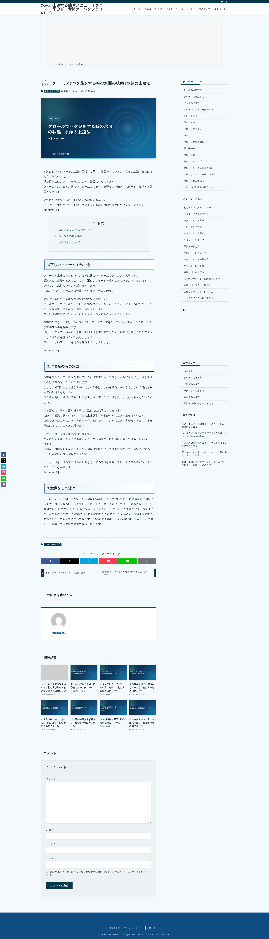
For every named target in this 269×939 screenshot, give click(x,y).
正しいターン (190, 122)
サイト (50, 858)
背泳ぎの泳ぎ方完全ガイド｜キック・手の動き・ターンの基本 (204, 454)
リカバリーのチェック (195, 253)
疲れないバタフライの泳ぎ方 (198, 292)
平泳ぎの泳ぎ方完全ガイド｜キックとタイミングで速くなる (204, 444)
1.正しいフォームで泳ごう (75, 229)
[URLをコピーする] (147, 561)
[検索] (226, 1)
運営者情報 (114, 928)
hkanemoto (59, 632)
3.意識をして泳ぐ (69, 242)
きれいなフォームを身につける (199, 174)
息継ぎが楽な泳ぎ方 (194, 272)
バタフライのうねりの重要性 (198, 298)
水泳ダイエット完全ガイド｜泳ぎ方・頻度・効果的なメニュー (204, 425)
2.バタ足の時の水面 (71, 235)
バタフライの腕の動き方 (196, 259)
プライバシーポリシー (133, 928)
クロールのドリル (193, 155)
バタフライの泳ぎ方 (194, 390)
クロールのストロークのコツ (198, 109)
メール (50, 844)
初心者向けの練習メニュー (197, 207)
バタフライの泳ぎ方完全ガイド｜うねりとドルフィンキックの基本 (204, 435)
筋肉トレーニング (193, 161)
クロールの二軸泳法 (194, 181)
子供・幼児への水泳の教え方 (198, 403)
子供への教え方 (192, 246)
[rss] (222, 1)
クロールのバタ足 (193, 129)
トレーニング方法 (193, 227)
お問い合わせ (153, 928)
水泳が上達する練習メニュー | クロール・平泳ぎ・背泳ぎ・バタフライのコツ (72, 9)
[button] (50, 561)
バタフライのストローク (196, 266)
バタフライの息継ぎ (194, 233)
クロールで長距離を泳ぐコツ (198, 187)
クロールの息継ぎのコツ (196, 96)
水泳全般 (188, 371)
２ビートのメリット (194, 116)
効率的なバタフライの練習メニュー (202, 278)
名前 (49, 830)
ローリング (189, 135)
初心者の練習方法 (193, 90)
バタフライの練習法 (194, 220)
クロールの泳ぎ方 (52, 91)
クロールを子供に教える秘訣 (198, 168)
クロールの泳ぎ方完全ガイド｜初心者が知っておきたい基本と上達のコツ (204, 463)
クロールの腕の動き (194, 142)
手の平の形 (189, 148)
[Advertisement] (134, 39)
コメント (51, 779)
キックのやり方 (192, 103)
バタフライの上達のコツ (196, 214)
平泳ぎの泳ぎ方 (192, 384)
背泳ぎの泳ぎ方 (192, 397)
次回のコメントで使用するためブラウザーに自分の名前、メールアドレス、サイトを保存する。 (99, 873)
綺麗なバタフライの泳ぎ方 (197, 285)
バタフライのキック (194, 240)
